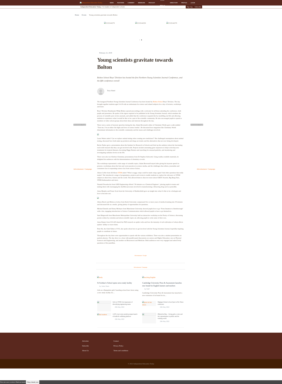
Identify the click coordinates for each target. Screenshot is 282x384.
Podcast (152, 2)
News (112, 2)
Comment (131, 2)
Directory (174, 2)
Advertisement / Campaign (82, 169)
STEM (120, 173)
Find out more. (21, 382)
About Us (85, 350)
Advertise (85, 341)
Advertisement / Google (141, 255)
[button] (96, 30)
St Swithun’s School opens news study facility (114, 283)
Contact (116, 341)
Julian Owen (105, 286)
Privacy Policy (118, 346)
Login (193, 2)
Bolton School (158, 102)
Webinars (141, 2)
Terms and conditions (120, 350)
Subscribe (198, 7)
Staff (147, 289)
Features (120, 2)
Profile (184, 2)
